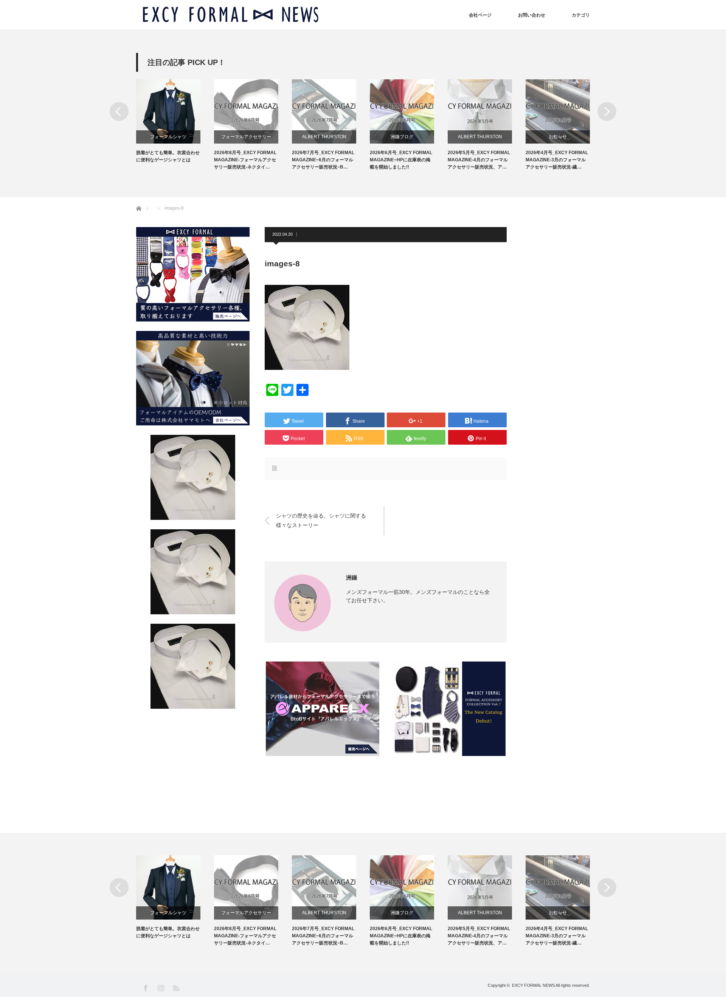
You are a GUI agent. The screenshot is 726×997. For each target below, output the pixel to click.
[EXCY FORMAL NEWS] (230, 15)
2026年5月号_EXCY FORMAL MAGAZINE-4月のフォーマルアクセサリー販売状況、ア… (479, 160)
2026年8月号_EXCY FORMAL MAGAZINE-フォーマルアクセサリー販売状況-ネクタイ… (245, 160)
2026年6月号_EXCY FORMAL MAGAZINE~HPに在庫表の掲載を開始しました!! (401, 160)
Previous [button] (119, 111)
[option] (175, 121)
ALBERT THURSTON (324, 136)
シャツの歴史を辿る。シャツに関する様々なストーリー (321, 520)
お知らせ (558, 136)
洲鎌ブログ (402, 136)
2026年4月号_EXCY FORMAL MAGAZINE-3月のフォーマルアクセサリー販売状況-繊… (557, 160)
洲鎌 (351, 577)
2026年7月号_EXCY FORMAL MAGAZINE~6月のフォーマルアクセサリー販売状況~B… (323, 160)
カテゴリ (581, 15)
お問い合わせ (531, 15)
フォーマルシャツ (168, 136)
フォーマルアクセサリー (246, 136)
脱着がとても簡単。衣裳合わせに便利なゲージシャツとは (168, 156)
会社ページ (480, 15)
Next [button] (606, 111)
